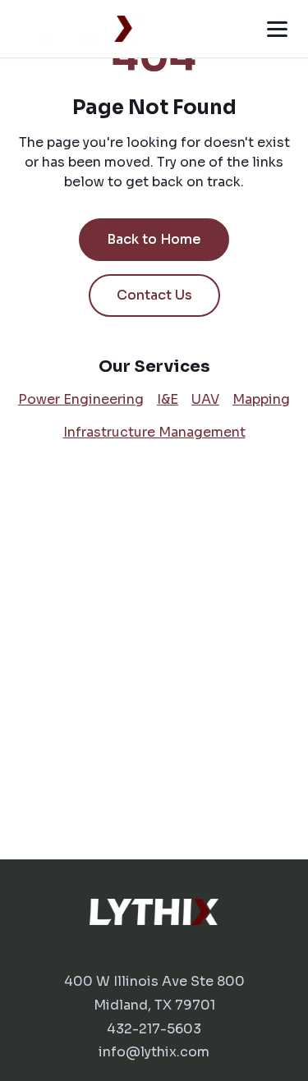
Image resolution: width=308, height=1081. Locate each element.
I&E (167, 399)
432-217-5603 (154, 1028)
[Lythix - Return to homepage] (77, 29)
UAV (205, 399)
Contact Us (154, 295)
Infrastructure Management (154, 432)
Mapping (261, 399)
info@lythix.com (154, 1051)
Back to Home (154, 239)
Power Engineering (81, 399)
